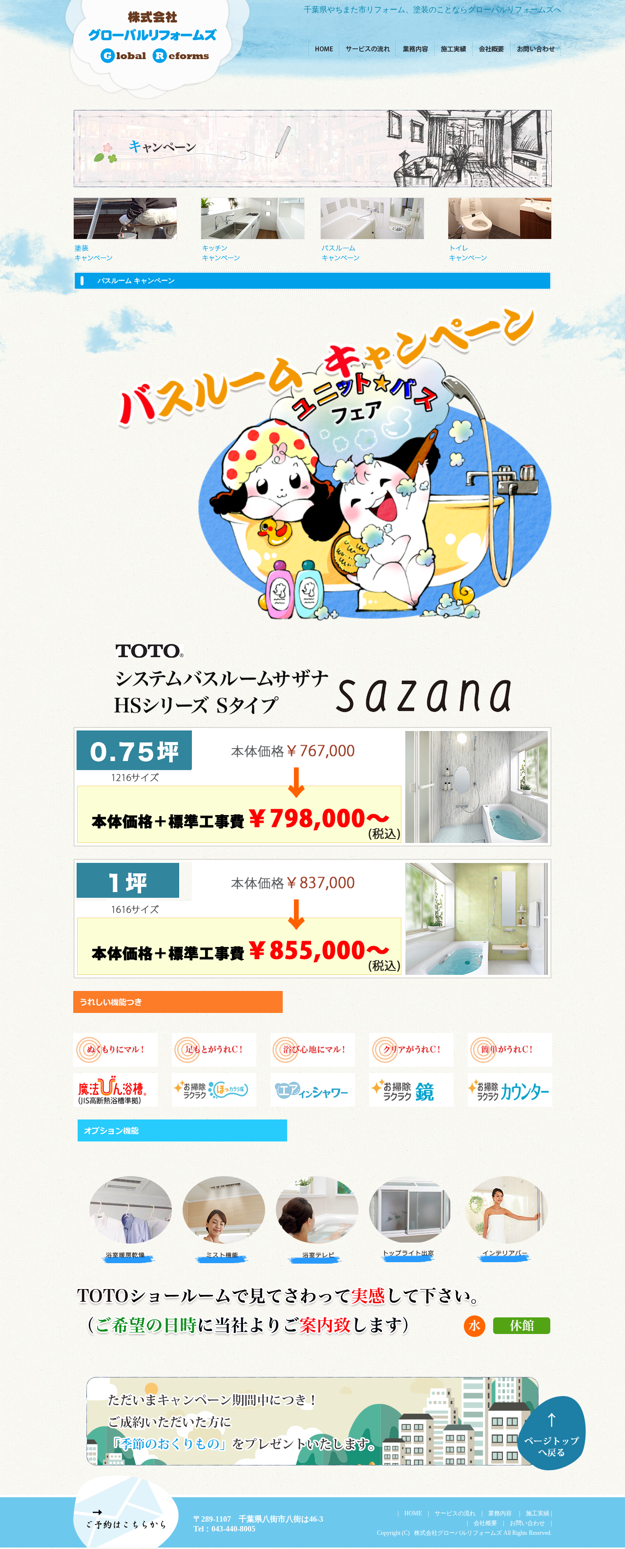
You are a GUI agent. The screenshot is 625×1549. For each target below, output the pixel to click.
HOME (413, 1513)
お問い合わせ (527, 1523)
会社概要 (485, 1523)
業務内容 (499, 1513)
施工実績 (537, 1513)
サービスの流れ (455, 1513)
